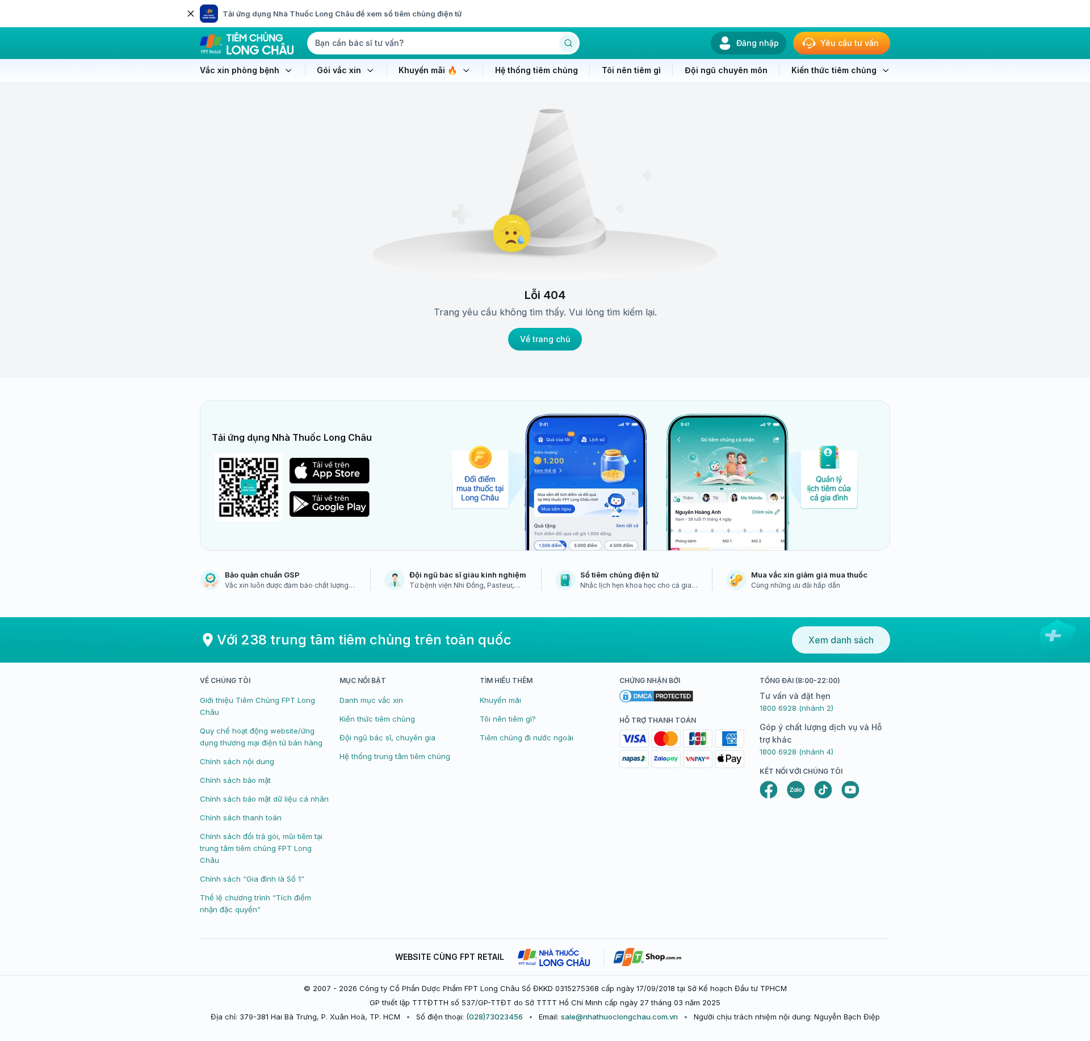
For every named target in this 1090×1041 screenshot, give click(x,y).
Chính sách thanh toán (241, 817)
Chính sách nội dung (237, 761)
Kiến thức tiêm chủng (377, 718)
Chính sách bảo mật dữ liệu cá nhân (264, 798)
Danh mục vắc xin (371, 700)
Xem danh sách (841, 639)
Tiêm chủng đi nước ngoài (526, 737)
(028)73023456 (494, 1016)
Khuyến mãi (500, 700)
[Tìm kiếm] (568, 43)
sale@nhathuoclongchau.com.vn (619, 1016)
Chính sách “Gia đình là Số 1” (252, 878)
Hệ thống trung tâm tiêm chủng (394, 756)
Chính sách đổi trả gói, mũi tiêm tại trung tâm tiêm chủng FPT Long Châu (261, 848)
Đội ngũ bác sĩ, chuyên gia (387, 737)
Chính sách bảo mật (235, 780)
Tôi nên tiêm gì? (508, 718)
